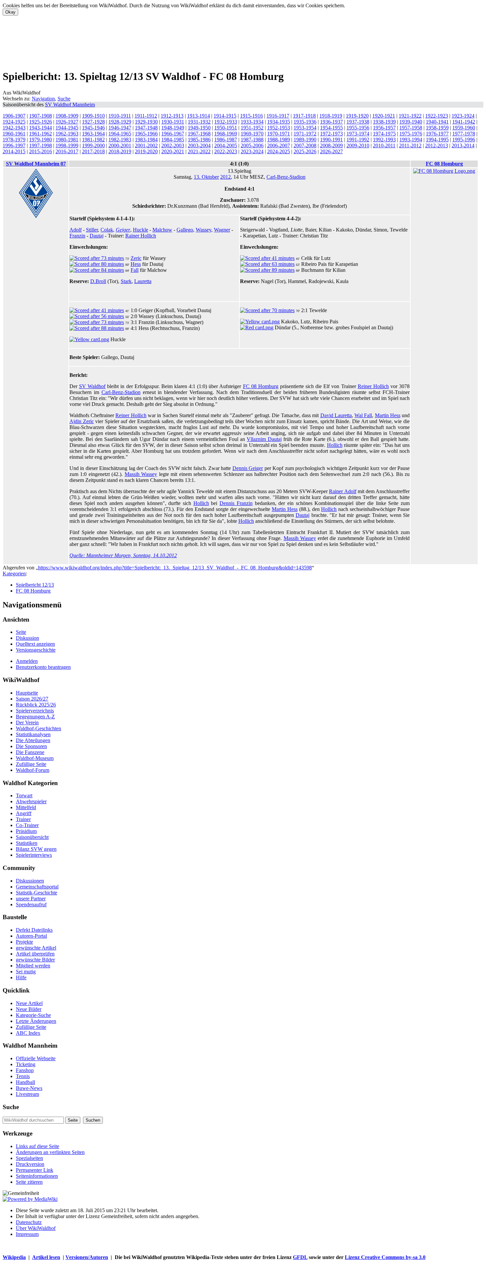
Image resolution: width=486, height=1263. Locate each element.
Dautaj (96, 235)
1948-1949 (172, 127)
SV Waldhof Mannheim (70, 104)
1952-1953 (278, 127)
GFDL (300, 1257)
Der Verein (27, 722)
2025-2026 (305, 151)
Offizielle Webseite (36, 1058)
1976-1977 (437, 133)
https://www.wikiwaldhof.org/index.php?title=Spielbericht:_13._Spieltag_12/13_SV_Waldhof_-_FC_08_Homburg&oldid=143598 (175, 567)
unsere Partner (31, 898)
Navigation (43, 98)
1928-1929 (119, 122)
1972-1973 (331, 133)
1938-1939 (384, 122)
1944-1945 (67, 127)
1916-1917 (277, 116)
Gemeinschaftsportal (37, 886)
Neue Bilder (28, 1009)
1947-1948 (146, 127)
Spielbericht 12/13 (35, 585)
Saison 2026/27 (32, 699)
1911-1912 (146, 116)
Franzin (77, 235)
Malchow (162, 230)
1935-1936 (305, 122)
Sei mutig (26, 971)
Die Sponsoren (31, 746)
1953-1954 (305, 127)
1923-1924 (463, 116)
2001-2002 (146, 145)
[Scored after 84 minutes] (96, 270)
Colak (107, 230)
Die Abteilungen (33, 740)
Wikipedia (14, 1257)
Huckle (140, 230)
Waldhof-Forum (32, 770)
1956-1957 (384, 127)
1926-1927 (67, 122)
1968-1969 (225, 133)
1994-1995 (437, 139)
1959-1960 (463, 127)
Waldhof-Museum (35, 758)
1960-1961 (14, 133)
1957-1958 (410, 127)
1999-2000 (93, 145)
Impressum (27, 1234)
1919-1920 (357, 116)
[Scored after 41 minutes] (267, 258)
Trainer (23, 819)
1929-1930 (146, 122)
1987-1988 (252, 139)
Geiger (123, 230)
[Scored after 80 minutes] (96, 264)
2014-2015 (14, 151)
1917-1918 (304, 116)
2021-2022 (199, 151)
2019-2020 (146, 151)
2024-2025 (278, 151)
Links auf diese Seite (37, 1146)
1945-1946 (93, 127)
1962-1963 (67, 133)
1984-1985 (172, 139)
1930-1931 (172, 122)
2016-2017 (67, 151)
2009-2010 (357, 145)
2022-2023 (225, 151)
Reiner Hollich (373, 386)
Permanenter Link (34, 1170)
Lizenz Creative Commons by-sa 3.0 (385, 1257)
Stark (126, 281)
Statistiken (26, 843)
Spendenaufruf (31, 904)
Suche (64, 98)
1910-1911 (119, 116)
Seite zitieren (29, 1182)
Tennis (23, 1076)
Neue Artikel (29, 1003)
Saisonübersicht (32, 837)
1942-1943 (14, 127)
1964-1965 (119, 133)
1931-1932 (199, 122)
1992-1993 (384, 139)
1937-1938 (357, 122)
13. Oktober (206, 177)
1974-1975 (384, 133)
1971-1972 (305, 133)
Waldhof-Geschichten (38, 728)
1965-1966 (146, 133)
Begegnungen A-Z (35, 716)
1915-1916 (251, 116)
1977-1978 (463, 133)
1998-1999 (67, 145)
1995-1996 (463, 139)
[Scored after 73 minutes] (96, 258)
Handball (25, 1082)
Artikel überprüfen (35, 953)
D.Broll (98, 281)
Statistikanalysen (33, 734)
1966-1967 (172, 133)
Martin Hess (387, 415)
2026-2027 (331, 151)
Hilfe (21, 977)
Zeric (136, 258)
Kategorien (14, 573)
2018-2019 (119, 151)
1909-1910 (93, 116)
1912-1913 (172, 116)
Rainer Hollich (140, 235)
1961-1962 (40, 133)
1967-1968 (199, 133)
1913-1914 (198, 116)
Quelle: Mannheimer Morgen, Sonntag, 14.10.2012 (123, 555)
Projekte (24, 942)
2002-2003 (172, 145)
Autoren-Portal (31, 936)
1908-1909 (67, 116)
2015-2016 (40, 151)
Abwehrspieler (31, 801)
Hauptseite (27, 693)
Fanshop (25, 1070)
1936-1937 (331, 122)
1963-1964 (93, 133)
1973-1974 (357, 133)
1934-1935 (278, 122)
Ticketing (25, 1064)
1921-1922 (410, 116)
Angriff (23, 813)
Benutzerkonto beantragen (43, 667)
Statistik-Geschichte (36, 892)
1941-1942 (463, 122)
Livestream (27, 1094)
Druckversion (30, 1164)
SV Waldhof (92, 386)
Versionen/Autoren (86, 1257)
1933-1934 (252, 122)
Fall (135, 270)
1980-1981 (67, 139)
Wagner (222, 230)
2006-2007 (278, 145)
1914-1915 (225, 116)
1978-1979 (14, 139)
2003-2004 (199, 145)
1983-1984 (146, 139)
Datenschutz (29, 1222)
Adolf (75, 230)
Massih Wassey (141, 474)
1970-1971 (278, 133)
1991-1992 (357, 139)
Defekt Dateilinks (34, 930)
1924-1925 (14, 122)
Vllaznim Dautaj (264, 439)
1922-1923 (436, 116)
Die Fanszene (30, 752)
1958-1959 (437, 127)
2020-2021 (172, 151)
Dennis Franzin (236, 503)
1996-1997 (14, 145)
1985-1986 (199, 139)
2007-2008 (305, 145)
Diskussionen (30, 881)
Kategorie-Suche (33, 1015)
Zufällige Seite (31, 764)
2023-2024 (252, 151)
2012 (225, 177)
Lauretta (142, 281)
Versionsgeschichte (36, 650)
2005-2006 (252, 145)
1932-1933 (225, 122)
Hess (136, 264)
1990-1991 (331, 139)
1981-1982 (93, 139)
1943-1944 (40, 127)
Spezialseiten (29, 1158)
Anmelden (27, 661)
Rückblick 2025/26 (36, 704)
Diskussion (27, 638)
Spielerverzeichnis (35, 710)
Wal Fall (363, 415)
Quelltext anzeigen (35, 644)
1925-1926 (40, 122)
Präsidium (26, 831)
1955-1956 (357, 127)
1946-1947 (119, 127)
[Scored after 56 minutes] (96, 316)
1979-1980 (40, 139)
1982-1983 (119, 139)
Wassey (203, 230)
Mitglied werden (33, 965)
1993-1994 (410, 139)
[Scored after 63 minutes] (267, 264)
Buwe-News (29, 1088)
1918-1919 (330, 116)
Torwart (24, 795)
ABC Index (28, 1033)
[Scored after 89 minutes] (267, 270)
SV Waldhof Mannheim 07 (36, 163)
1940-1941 (437, 122)
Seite (21, 632)
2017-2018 (93, 151)
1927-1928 (93, 122)
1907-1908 (40, 116)
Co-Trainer (27, 825)
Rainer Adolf (342, 491)
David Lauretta (336, 415)
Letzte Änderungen (36, 1021)
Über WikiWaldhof (36, 1228)
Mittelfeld (26, 807)
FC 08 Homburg (444, 163)
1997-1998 (40, 145)
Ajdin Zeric (81, 421)
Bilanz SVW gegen (36, 849)
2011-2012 (410, 145)
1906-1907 (14, 116)
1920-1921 (383, 116)
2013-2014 (463, 145)
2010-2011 (384, 145)
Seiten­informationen (37, 1176)
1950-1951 (225, 127)
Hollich (335, 445)
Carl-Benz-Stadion (285, 177)
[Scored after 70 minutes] (267, 310)
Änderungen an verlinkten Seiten (50, 1152)
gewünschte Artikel (36, 948)
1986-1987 (225, 139)
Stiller (92, 230)
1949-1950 (199, 127)
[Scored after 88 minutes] (96, 328)
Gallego (185, 230)
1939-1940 (410, 122)
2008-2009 (331, 145)
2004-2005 (225, 145)
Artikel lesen (46, 1257)
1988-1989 (278, 139)
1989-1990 (305, 139)
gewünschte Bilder (35, 959)
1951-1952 (252, 127)
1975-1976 (410, 133)
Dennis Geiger (247, 468)
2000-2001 (119, 145)
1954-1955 (331, 127)
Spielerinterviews (34, 855)
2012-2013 (436, 145)
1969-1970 (252, 133)
